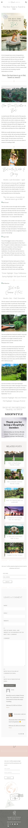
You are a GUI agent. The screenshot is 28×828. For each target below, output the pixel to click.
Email (6, 613)
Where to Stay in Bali (14, 555)
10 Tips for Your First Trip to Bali (14, 537)
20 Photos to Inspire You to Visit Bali (14, 519)
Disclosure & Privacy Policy (14, 821)
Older (20, 734)
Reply (7, 707)
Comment (7, 638)
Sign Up (7, 581)
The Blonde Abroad (14, 2)
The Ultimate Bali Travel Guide (14, 464)
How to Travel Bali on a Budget (14, 501)
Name (6, 605)
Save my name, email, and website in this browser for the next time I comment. (14, 632)
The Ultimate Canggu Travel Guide (14, 482)
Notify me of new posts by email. (12, 680)
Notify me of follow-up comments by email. (11, 672)
